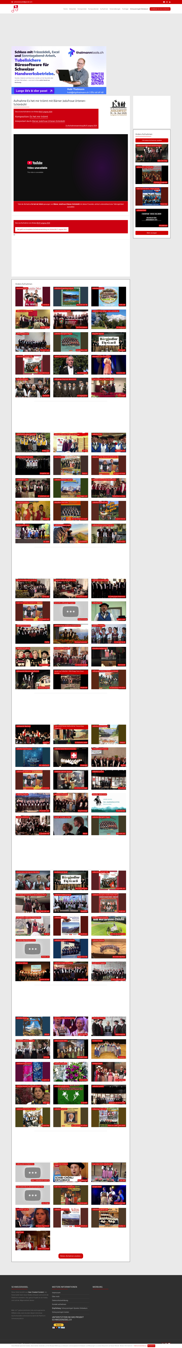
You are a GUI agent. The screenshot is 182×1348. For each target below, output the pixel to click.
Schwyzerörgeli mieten (60, 1312)
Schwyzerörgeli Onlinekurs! (139, 9)
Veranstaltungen (115, 9)
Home (65, 9)
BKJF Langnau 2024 (45, 112)
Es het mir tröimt (39, 116)
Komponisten (82, 9)
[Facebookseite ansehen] (163, 2)
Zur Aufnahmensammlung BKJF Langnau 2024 (81, 125)
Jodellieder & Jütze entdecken (160, 9)
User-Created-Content (36, 1292)
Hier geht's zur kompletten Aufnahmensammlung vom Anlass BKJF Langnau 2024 (42, 229)
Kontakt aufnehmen (59, 1304)
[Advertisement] (91, 30)
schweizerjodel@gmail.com (23, 2)
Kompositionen (93, 9)
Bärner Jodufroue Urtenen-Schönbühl (48, 121)
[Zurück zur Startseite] (14, 8)
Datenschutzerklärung (140, 1346)
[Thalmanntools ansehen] (58, 69)
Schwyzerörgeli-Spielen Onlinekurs (69, 1308)
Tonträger (125, 9)
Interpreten (72, 9)
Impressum (56, 1293)
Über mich (55, 1297)
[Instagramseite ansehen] (166, 2)
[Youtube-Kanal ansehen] (169, 2)
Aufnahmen (104, 9)
